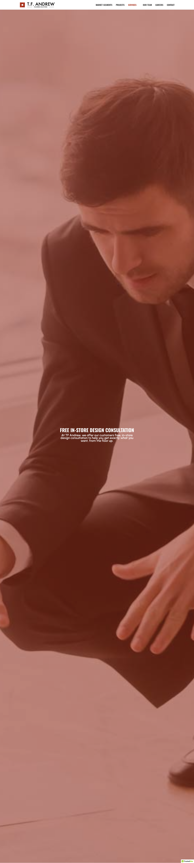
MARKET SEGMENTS (104, 5)
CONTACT (171, 5)
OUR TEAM (147, 5)
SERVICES (132, 5)
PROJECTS (120, 5)
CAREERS (159, 5)
